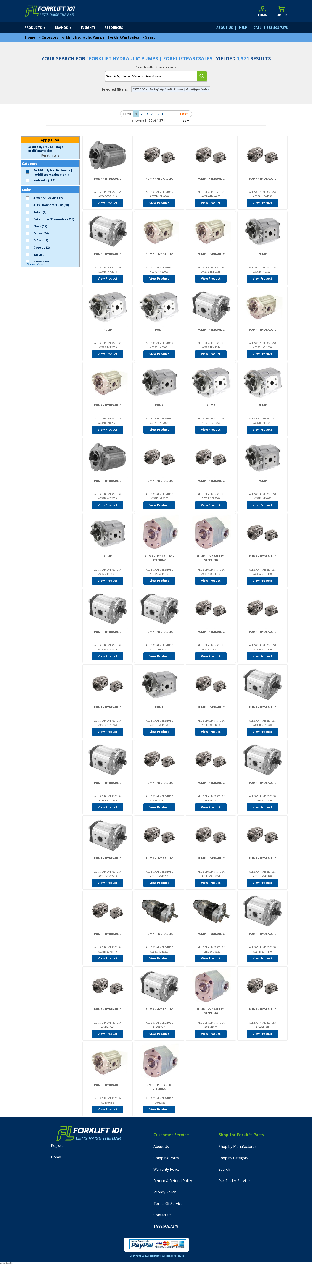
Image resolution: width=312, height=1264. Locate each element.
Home (30, 37)
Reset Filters (50, 155)
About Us (161, 1146)
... (174, 114)
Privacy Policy (164, 1192)
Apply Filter (50, 140)
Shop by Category (233, 1158)
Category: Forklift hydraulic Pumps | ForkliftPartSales (90, 37)
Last (184, 114)
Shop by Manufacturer (237, 1146)
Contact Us (162, 1215)
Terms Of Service (167, 1203)
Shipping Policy (166, 1158)
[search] (202, 76)
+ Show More (34, 264)
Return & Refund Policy (172, 1180)
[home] (50, 11)
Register (58, 1145)
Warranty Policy (166, 1169)
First (127, 114)
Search (151, 37)
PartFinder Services (235, 1180)
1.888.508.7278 (165, 1226)
